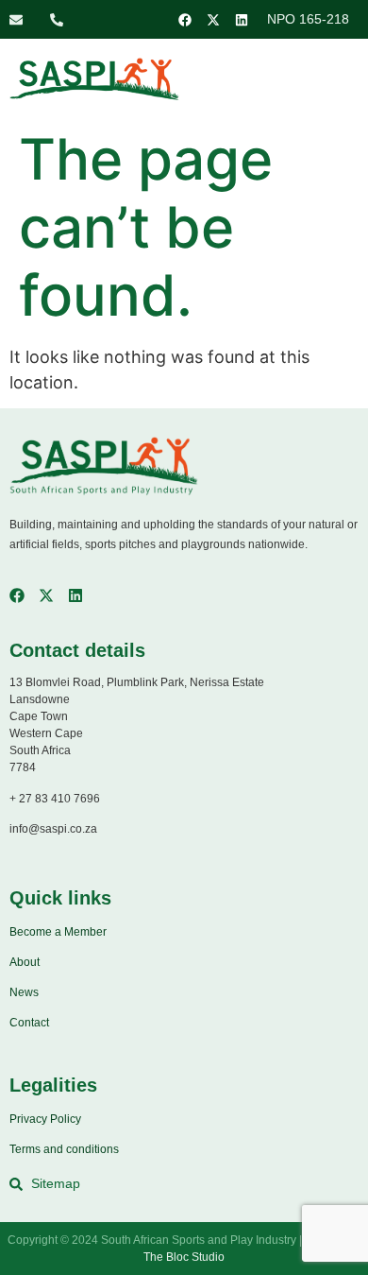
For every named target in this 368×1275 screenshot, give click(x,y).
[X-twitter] (213, 19)
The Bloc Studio (184, 1257)
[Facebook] (185, 19)
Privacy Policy (45, 1119)
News (24, 992)
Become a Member (58, 932)
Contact (29, 1022)
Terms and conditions (64, 1149)
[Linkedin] (241, 19)
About (24, 962)
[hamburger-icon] (328, 82)
